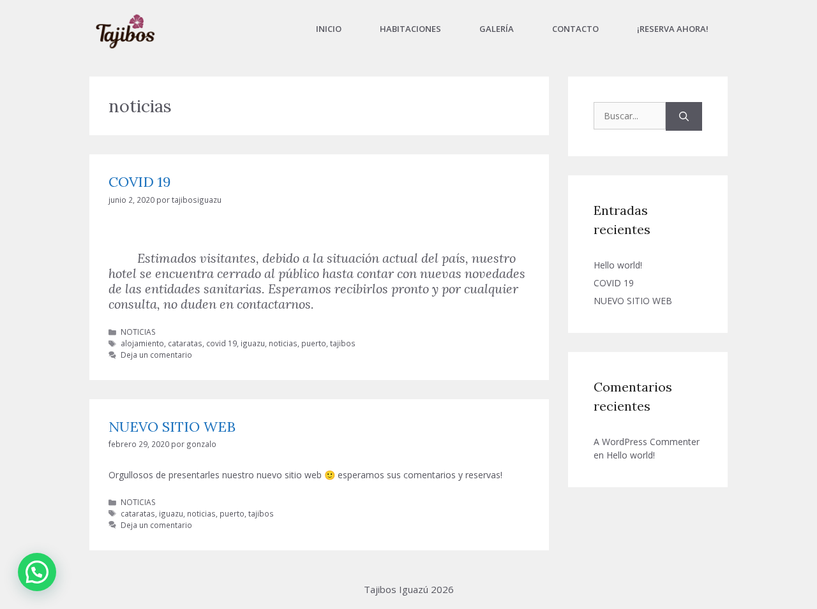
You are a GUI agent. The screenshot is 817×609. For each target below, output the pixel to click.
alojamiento (142, 343)
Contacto (575, 28)
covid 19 (221, 343)
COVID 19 (140, 182)
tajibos (343, 343)
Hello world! (618, 265)
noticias (283, 343)
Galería (496, 28)
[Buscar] (684, 116)
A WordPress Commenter (647, 442)
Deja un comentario (156, 354)
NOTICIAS (138, 332)
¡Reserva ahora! (672, 28)
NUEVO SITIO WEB (172, 427)
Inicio (328, 28)
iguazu (253, 343)
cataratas (185, 343)
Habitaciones (410, 28)
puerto (313, 343)
